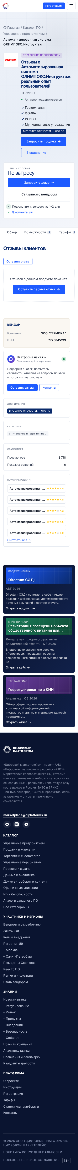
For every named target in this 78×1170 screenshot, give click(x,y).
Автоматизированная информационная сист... (27, 499)
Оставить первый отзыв (39, 289)
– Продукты (12, 1019)
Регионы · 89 (13, 944)
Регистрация (53, 5)
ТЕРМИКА (28, 93)
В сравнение (36, 153)
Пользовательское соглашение (31, 1160)
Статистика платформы (21, 1106)
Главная (13, 28)
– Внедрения (13, 1025)
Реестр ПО (11, 969)
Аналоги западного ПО (20, 900)
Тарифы (9, 1100)
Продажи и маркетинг (20, 849)
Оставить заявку (22, 387)
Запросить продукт (43, 141)
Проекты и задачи (17, 869)
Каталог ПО (32, 28)
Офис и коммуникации (20, 888)
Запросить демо (39, 183)
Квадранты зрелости (19, 1063)
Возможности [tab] (37, 232)
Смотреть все (19, 540)
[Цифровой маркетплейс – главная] (5, 6)
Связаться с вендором (39, 194)
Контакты (49, 387)
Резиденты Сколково (19, 963)
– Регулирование (16, 1006)
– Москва (10, 950)
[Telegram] (7, 824)
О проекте (11, 1081)
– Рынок (9, 1012)
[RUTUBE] (26, 824)
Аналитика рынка (16, 1050)
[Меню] (71, 6)
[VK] (16, 824)
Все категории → (16, 907)
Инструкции (12, 1087)
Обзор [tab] (12, 232)
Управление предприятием (24, 34)
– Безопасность (15, 1031)
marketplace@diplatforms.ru (25, 815)
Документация (22, 212)
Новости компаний (17, 1044)
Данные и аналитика (19, 875)
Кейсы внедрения (16, 937)
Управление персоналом (22, 862)
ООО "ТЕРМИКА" (53, 333)
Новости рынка (14, 999)
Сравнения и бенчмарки (22, 1057)
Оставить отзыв (17, 261)
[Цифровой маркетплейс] (39, 750)
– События (11, 1038)
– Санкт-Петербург (17, 956)
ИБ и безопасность (17, 894)
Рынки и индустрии (18, 975)
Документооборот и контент (25, 881)
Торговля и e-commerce (21, 856)
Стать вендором (15, 982)
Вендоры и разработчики (22, 924)
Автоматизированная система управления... (27, 488)
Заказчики (11, 931)
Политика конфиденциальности (32, 1152)
